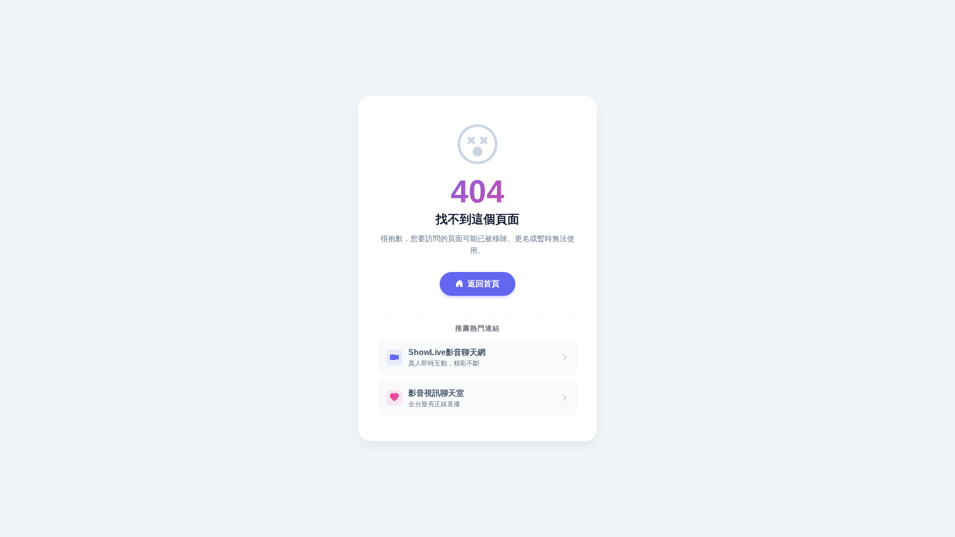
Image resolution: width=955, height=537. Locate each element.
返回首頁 (483, 283)
